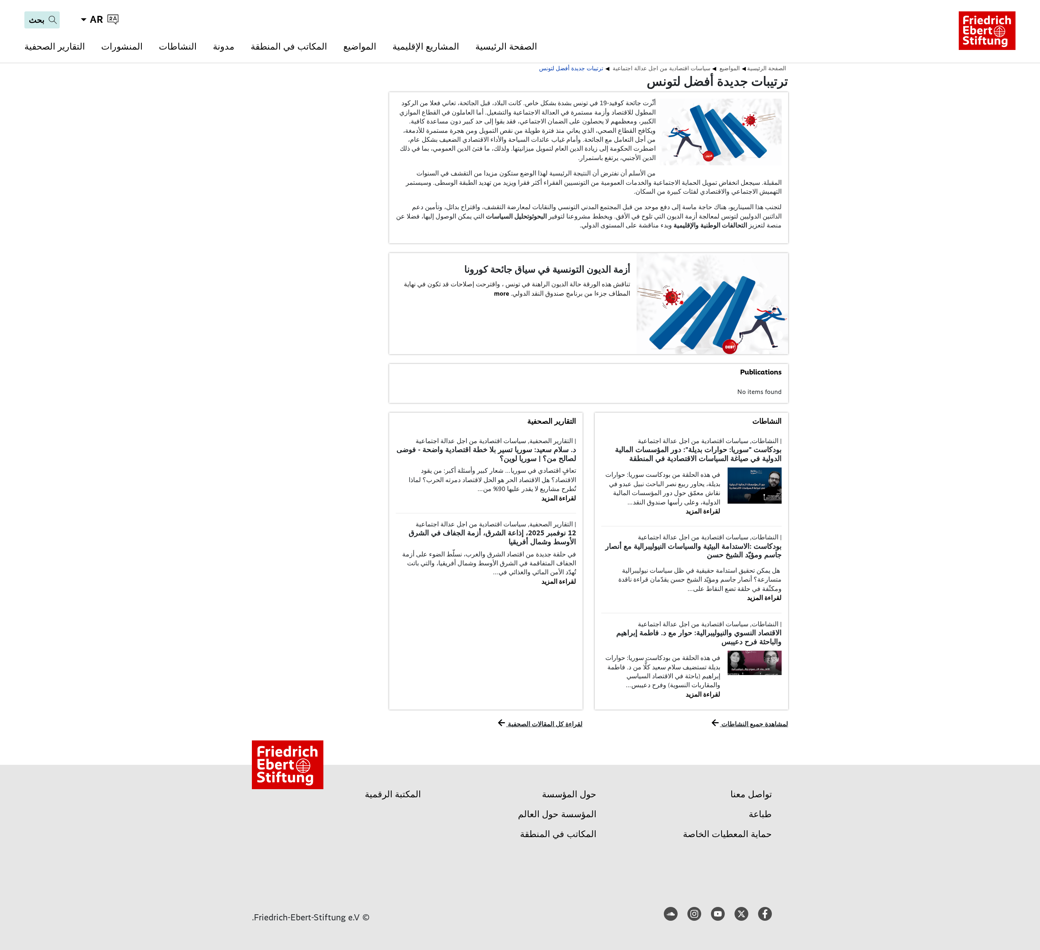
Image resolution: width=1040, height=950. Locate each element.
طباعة (760, 814)
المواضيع (359, 46)
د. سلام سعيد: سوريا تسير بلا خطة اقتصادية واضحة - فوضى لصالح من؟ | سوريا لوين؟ (486, 454)
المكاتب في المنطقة (289, 46)
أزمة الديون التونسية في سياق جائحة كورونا (547, 269)
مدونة (223, 46)
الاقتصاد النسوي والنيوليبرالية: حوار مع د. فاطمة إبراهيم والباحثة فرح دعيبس (699, 637)
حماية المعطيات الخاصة (727, 834)
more (501, 293)
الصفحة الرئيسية (506, 46)
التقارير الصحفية (54, 46)
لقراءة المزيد (703, 511)
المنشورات (122, 46)
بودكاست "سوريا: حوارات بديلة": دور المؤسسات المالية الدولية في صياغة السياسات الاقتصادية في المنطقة (698, 454)
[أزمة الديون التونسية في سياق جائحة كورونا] (712, 303)
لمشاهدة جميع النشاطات (754, 724)
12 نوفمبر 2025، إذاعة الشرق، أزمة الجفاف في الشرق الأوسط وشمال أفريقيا (492, 537)
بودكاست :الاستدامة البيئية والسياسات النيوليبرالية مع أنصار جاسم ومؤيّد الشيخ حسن (693, 551)
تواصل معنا (751, 794)
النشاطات (178, 46)
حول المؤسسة (569, 794)
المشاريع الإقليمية (425, 46)
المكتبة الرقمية (393, 794)
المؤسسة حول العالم (557, 814)
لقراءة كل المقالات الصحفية (544, 724)
